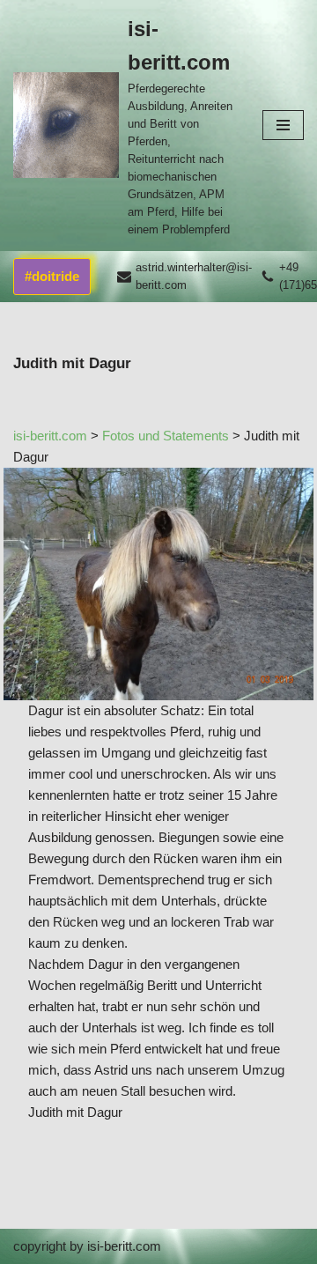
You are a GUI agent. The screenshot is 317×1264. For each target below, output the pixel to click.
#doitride (52, 276)
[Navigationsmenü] (283, 125)
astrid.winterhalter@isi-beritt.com (194, 276)
